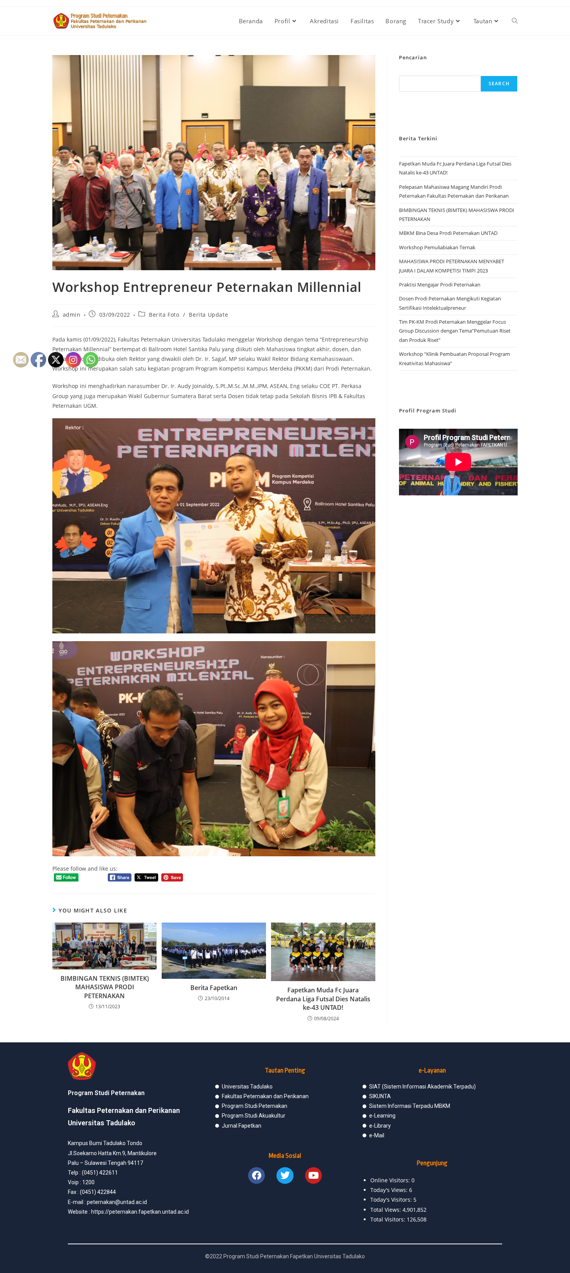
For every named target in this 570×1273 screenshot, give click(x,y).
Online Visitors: (390, 1180)
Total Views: (386, 1209)
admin (72, 314)
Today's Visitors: (391, 1199)
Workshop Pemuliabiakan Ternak (437, 247)
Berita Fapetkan (213, 987)
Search (499, 83)
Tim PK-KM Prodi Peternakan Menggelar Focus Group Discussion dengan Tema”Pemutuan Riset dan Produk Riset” (455, 330)
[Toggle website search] (514, 21)
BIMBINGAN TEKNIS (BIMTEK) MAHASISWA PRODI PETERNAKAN (104, 987)
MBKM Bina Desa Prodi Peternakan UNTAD (448, 232)
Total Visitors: (388, 1219)
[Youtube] (313, 1175)
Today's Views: (389, 1190)
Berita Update (208, 314)
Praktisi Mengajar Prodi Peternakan (439, 284)
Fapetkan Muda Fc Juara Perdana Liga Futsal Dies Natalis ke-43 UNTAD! (323, 999)
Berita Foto (164, 314)
